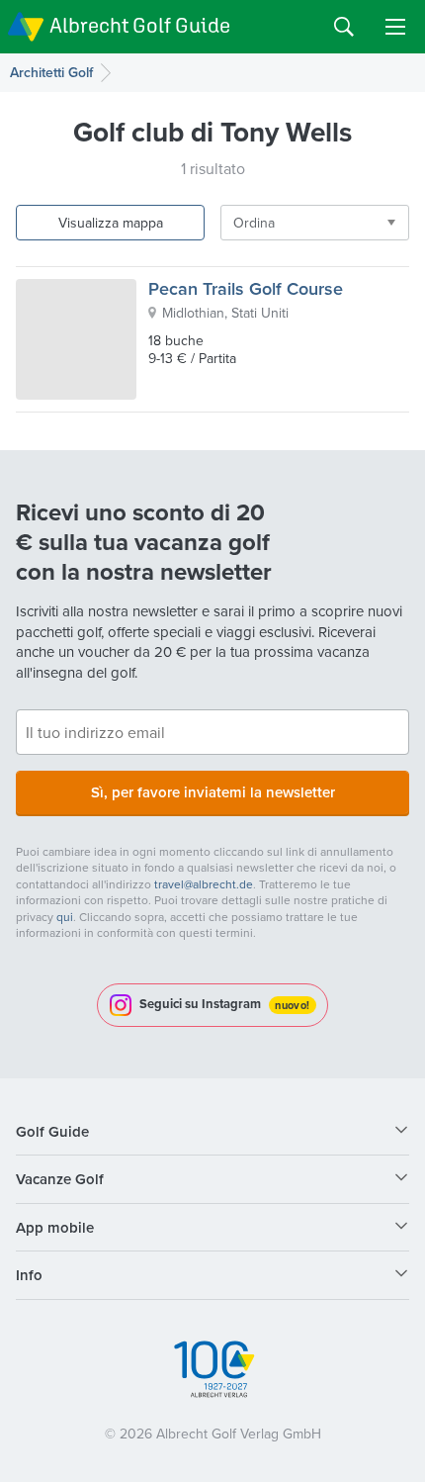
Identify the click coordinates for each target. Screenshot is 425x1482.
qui (64, 916)
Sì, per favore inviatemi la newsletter (213, 792)
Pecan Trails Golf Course (245, 288)
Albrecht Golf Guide (139, 25)
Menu (395, 26)
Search (344, 26)
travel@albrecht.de (203, 884)
